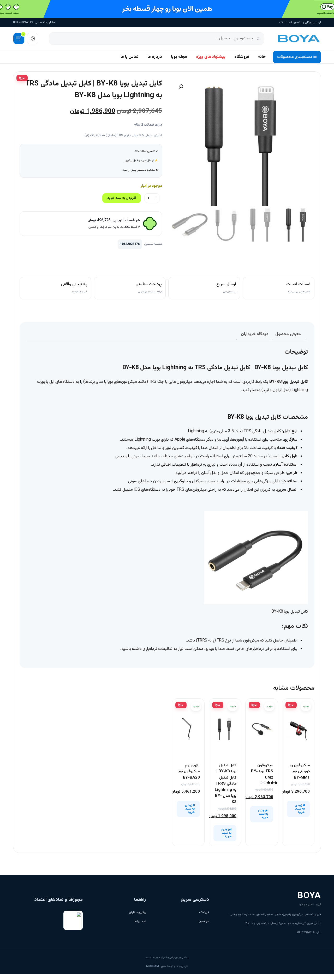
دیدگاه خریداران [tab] (255, 334)
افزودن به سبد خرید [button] (300, 809)
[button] (181, 86)
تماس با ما (130, 57)
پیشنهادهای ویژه (210, 57)
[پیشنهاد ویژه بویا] (167, 9)
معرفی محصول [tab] (288, 334)
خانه (262, 57)
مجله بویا (179, 57)
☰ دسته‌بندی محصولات (297, 57)
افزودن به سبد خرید (121, 198)
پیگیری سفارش (137, 912)
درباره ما (154, 57)
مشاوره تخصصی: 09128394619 (34, 22)
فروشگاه (241, 57)
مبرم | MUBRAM (156, 966)
